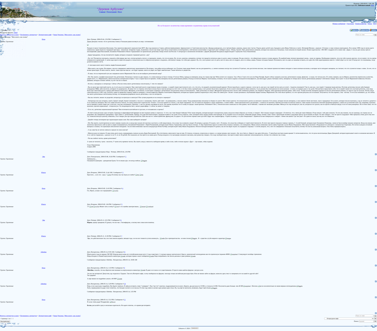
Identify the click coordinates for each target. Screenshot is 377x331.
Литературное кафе (44, 35)
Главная (102, 12)
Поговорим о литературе (28, 35)
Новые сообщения (339, 24)
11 (125, 299)
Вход (120, 12)
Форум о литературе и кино (9, 35)
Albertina (43, 252)
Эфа (43, 156)
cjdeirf (15, 32)
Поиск (370, 24)
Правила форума (360, 24)
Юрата (43, 172)
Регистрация (112, 12)
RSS (372, 5)
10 (125, 284)
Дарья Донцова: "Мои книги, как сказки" (67, 35)
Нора (43, 39)
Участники (350, 24)
